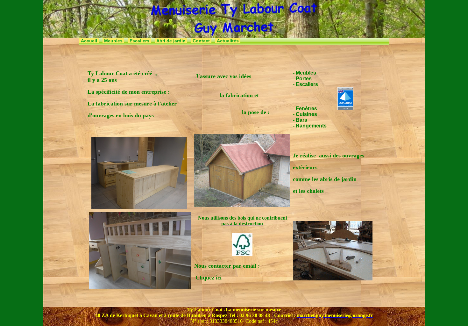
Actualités (228, 40)
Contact (201, 40)
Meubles (113, 40)
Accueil (89, 40)
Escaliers (139, 40)
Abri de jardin (171, 40)
